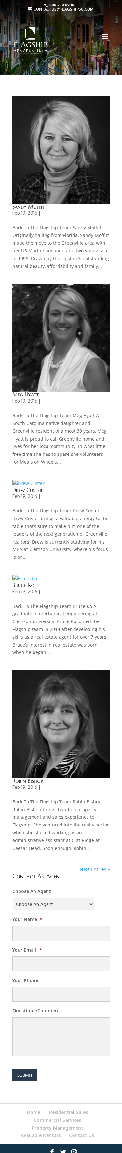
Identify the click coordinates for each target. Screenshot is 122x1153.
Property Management (57, 1128)
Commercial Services (57, 1120)
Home (33, 1112)
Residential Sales (68, 1112)
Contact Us (81, 1135)
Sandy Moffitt (29, 206)
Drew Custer (27, 490)
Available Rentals (41, 1135)
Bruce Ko (23, 585)
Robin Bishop (27, 780)
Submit (25, 1075)
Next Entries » (95, 869)
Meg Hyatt (25, 394)
